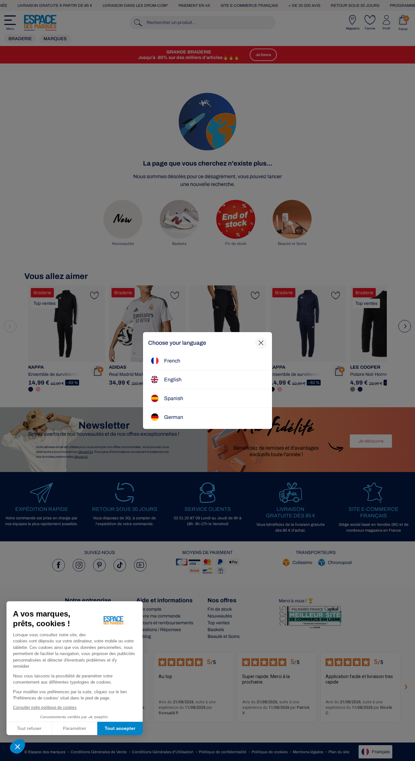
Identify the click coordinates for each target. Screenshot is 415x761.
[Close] (261, 343)
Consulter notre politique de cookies (45, 707)
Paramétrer (74, 728)
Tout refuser (29, 728)
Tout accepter (120, 728)
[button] (17, 746)
